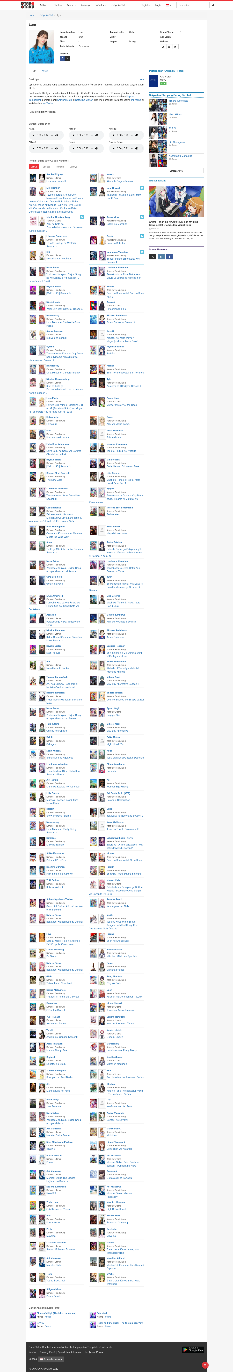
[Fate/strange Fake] (93, 305)
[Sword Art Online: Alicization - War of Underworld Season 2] (93, 841)
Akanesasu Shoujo (56, 1023)
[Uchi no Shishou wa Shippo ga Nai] (93, 696)
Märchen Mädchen (117, 1063)
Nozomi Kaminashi (56, 1186)
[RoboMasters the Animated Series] (93, 1073)
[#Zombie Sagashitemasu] (93, 177)
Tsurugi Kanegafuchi (57, 677)
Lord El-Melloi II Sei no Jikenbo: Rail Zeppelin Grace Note (63, 942)
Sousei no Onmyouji (117, 1222)
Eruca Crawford (54, 595)
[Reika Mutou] (102, 741)
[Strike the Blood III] (33, 1006)
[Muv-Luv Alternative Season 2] (93, 680)
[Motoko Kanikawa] (102, 618)
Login (158, 5)
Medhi (110, 914)
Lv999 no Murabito (117, 224)
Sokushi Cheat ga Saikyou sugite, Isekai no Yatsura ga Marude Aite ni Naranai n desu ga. (116, 552)
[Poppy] (102, 966)
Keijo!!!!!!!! (51, 1193)
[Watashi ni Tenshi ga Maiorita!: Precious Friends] (93, 664)
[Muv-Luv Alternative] (93, 727)
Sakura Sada (113, 1215)
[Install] (193, 1349)
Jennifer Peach (114, 899)
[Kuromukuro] (33, 1219)
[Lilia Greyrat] (102, 191)
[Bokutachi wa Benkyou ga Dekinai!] (33, 918)
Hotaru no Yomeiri (56, 181)
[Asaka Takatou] (102, 545)
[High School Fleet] (93, 1205)
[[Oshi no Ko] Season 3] (33, 289)
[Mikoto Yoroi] (102, 680)
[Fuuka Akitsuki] (42, 1159)
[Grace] (102, 420)
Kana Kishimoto (115, 822)
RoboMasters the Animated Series (125, 1077)
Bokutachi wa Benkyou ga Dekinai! (65, 921)
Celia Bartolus (53, 507)
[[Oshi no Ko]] (33, 649)
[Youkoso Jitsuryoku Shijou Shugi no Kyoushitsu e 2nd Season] (33, 711)
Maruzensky (52, 315)
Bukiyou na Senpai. (56, 337)
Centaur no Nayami (117, 1119)
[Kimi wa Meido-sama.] (93, 420)
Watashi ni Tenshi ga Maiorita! (62, 996)
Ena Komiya (52, 1099)
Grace (110, 417)
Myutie (110, 1242)
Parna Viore (113, 217)
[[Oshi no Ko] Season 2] (33, 463)
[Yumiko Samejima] (42, 1074)
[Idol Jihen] (93, 1131)
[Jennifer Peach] (102, 903)
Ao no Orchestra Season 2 (121, 322)
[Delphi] (42, 741)
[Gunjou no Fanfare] (33, 727)
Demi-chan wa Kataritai (119, 1148)
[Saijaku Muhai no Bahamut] (33, 1245)
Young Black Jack (55, 1280)
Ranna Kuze (113, 398)
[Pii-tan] (42, 1232)
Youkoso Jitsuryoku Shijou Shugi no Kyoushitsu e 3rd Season (63, 569)
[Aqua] (42, 545)
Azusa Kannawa (54, 331)
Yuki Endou (52, 880)
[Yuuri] (102, 580)
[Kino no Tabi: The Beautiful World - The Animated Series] (93, 1087)
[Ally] (42, 1087)
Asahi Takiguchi (54, 1043)
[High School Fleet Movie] (33, 870)
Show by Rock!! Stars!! (58, 815)
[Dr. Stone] (33, 952)
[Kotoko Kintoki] (102, 1033)
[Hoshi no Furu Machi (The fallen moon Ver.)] (93, 1324)
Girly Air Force (114, 983)
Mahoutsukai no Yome (58, 1090)
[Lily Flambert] (42, 191)
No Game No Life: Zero (119, 1106)
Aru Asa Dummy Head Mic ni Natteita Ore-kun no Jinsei (61, 685)
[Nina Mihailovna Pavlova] (42, 1145)
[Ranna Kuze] (102, 401)
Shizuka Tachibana (117, 315)
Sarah (110, 236)
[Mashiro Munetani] (42, 870)
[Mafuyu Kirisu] (102, 884)
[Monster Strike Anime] (33, 1132)
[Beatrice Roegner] (102, 649)
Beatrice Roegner (116, 645)
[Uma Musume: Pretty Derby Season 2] (33, 825)
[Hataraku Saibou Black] (93, 796)
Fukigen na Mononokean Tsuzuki (124, 996)
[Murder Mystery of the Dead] (93, 401)
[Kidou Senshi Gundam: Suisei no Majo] (33, 696)
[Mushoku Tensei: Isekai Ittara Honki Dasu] (33, 796)
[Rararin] (42, 812)
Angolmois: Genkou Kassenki (62, 1037)
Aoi (108, 779)
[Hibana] (102, 290)
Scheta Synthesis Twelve (120, 837)
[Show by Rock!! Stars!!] (33, 812)
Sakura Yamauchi (116, 1016)
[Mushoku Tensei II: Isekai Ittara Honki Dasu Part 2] (93, 476)
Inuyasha (136, 99)
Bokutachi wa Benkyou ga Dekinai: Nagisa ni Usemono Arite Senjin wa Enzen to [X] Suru (116, 890)
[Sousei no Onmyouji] (93, 1219)
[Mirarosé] (42, 841)
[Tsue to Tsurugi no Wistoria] (93, 447)
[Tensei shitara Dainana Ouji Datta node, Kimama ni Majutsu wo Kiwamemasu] (93, 492)
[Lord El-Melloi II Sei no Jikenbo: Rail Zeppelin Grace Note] (33, 937)
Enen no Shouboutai (118, 940)
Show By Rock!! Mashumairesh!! (124, 873)
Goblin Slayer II (54, 583)
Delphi (49, 737)
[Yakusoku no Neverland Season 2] (93, 812)
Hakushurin (52, 417)
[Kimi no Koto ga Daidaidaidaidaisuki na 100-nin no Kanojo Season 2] (33, 382)
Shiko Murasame (55, 853)
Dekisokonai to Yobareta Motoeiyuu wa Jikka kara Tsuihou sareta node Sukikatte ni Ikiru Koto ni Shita (55, 518)
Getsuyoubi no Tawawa (119, 1177)
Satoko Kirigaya (54, 174)
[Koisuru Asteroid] (33, 884)
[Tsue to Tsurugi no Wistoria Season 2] (33, 239)
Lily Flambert (53, 187)
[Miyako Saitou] (42, 290)
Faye (48, 933)
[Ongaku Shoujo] (93, 1033)
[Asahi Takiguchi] (42, 1047)
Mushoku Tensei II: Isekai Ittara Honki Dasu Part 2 (123, 481)
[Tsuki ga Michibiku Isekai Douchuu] (93, 754)
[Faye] (42, 937)
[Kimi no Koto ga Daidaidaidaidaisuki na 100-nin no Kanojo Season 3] (33, 220)
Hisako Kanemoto (178, 100)
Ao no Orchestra (115, 637)
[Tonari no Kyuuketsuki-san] (93, 1006)
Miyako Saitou (53, 286)
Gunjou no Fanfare (56, 730)
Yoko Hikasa (175, 114)
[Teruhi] (42, 1033)
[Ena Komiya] (42, 1103)
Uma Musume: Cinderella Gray (63, 372)
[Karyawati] (102, 1174)
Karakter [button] (100, 5)
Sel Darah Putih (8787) (118, 793)
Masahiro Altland (116, 1258)
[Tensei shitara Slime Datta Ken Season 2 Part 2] (33, 767)
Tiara (49, 1273)
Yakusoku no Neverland (59, 983)
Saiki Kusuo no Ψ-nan (58, 1209)
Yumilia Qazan (114, 949)
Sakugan (51, 744)
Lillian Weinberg (55, 949)
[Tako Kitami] (42, 727)
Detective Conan (84, 99)
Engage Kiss (113, 715)
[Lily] (102, 1103)
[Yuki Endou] (42, 884)
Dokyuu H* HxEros (56, 860)
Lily (109, 1099)
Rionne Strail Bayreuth (58, 473)
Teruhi (49, 1030)
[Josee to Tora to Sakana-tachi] (93, 825)
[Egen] (102, 993)
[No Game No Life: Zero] (93, 1103)
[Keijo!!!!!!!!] (33, 1190)
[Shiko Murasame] (42, 857)
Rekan (44, 70)
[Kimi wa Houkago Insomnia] (93, 618)
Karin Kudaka (53, 750)
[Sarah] (102, 240)
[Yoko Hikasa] (153, 119)
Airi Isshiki (52, 779)
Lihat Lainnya (176, 170)
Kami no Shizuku (116, 243)
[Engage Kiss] (93, 711)
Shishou (111, 1084)
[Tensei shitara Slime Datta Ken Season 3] (33, 492)
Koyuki (110, 331)
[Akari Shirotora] (102, 434)
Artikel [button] (43, 5)
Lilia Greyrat (113, 187)
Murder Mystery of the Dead (122, 404)
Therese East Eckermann (120, 507)
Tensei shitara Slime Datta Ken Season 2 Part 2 (63, 772)
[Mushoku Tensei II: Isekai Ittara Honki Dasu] (93, 599)
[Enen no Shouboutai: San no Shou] (93, 369)
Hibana (110, 286)
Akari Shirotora (115, 430)
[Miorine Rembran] (42, 633)
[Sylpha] (42, 350)
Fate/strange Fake (117, 308)
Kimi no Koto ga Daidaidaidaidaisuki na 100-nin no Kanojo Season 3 (56, 227)
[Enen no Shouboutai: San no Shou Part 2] (93, 289)
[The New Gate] (33, 476)
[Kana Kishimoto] (102, 825)
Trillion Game (114, 437)
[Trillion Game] (93, 434)
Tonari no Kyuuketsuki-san (121, 1010)
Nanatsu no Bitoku (56, 1063)
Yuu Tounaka (53, 1016)
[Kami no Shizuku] (93, 239)
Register (145, 5)
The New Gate (54, 479)
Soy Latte (111, 1229)
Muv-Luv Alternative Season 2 (123, 683)
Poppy (110, 962)
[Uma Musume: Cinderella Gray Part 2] (33, 319)
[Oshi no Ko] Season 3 (58, 293)
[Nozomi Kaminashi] (42, 1190)
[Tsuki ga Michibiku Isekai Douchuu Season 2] (33, 545)
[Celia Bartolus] (42, 511)
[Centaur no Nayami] (93, 1116)
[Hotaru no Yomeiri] (33, 177)
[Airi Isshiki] (42, 783)
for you (40, 1322)
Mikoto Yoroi (113, 677)
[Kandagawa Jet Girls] (93, 902)
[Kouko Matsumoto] (102, 665)
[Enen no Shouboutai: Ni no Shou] (93, 856)
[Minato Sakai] (102, 463)
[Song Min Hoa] (102, 980)
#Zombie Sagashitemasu (120, 181)
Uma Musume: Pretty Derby (122, 1050)
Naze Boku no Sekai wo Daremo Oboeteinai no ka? (63, 452)
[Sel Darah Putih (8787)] (102, 796)
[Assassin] (102, 305)
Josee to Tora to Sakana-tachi (123, 829)
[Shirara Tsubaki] (102, 696)
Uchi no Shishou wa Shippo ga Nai (125, 699)
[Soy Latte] (102, 1232)
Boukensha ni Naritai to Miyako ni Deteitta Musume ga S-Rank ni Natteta (116, 587)
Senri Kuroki (113, 526)
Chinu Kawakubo (116, 764)
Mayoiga (51, 1236)
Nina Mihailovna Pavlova (59, 1142)
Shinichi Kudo (64, 99)
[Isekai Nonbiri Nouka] (33, 664)
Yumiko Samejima (56, 1070)
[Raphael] (42, 1060)
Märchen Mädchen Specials (122, 956)
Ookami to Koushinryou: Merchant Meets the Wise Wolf (64, 535)
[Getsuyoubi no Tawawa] (93, 1173)
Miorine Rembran (55, 630)
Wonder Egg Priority (117, 786)
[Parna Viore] (102, 220)
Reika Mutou (113, 737)
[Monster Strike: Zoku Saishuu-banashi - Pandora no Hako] (93, 1158)
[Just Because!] (33, 1103)
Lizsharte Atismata (56, 1242)
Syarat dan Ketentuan (70, 1352)
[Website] (163, 46)
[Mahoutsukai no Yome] (33, 1087)
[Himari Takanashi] (102, 1145)
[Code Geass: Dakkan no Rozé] (93, 463)
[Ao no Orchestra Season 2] (93, 319)
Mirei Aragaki (53, 302)
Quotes (58, 5)
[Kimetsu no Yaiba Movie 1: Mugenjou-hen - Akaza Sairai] (93, 334)
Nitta (48, 430)
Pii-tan (49, 1229)
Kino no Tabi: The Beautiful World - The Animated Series (125, 1092)
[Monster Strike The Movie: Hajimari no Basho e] (33, 1174)
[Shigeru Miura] (42, 1293)
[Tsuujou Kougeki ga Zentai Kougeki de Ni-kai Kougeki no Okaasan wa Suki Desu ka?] (93, 918)
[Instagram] (175, 46)
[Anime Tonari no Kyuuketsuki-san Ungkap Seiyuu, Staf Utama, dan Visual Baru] (176, 201)
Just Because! (54, 1106)
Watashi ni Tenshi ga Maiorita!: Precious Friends (123, 669)
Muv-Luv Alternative (117, 730)
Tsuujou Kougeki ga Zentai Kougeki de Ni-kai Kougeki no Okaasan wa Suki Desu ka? (113, 925)
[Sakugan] (33, 740)
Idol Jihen (112, 1135)
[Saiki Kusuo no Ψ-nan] (33, 1205)
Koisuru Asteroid (55, 887)
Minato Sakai (113, 459)
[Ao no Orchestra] (93, 633)
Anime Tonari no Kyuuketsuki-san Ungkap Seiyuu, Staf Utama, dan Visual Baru (173, 223)
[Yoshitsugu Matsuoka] (153, 160)
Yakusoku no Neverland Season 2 (125, 815)
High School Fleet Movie (59, 873)
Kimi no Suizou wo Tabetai (121, 1023)
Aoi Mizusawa (53, 1128)
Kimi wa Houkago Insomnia (121, 621)
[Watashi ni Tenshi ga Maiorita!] (33, 993)
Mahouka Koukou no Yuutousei (63, 786)
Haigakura (51, 424)
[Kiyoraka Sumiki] (102, 350)
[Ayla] (102, 382)
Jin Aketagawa (177, 142)
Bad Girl (111, 353)
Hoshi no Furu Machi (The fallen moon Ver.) (120, 1322)
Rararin (50, 808)
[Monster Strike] (33, 1261)
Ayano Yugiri (113, 708)
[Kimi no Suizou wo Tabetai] (93, 1020)
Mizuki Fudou (114, 1128)
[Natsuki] (102, 178)
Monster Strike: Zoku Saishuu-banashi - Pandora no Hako (123, 1163)
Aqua (49, 542)
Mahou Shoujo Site (56, 1050)
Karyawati (112, 1170)
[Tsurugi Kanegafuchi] (42, 680)
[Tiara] (42, 1277)
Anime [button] (70, 5)
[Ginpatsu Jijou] (42, 580)
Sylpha (50, 346)
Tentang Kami (47, 1352)
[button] (169, 5)
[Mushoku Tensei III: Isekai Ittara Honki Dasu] (93, 191)
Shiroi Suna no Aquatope (59, 757)
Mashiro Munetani (55, 866)
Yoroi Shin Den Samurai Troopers (64, 308)
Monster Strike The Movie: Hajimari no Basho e (60, 1179)
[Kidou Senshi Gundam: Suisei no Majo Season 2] (33, 633)
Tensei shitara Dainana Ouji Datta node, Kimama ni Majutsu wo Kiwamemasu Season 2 (56, 357)
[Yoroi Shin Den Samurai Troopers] (33, 305)
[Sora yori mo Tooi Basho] (33, 1073)
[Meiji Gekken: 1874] (93, 530)
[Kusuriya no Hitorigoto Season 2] (93, 382)
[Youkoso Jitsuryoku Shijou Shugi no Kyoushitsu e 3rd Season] (33, 564)
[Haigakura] (33, 420)
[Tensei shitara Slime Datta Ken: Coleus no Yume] (93, 564)
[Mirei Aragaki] (42, 305)
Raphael (50, 1057)
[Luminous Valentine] (102, 255)
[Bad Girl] (93, 350)
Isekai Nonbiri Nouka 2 (58, 258)
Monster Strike (54, 1265)
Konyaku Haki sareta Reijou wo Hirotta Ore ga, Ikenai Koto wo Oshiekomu (54, 606)
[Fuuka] (33, 1158)
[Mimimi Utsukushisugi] (42, 220)
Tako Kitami (52, 723)
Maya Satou (52, 267)
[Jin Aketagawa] (153, 146)
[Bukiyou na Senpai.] (33, 334)
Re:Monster (113, 514)
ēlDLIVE (50, 1148)
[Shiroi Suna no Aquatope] (33, 754)
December (51, 1003)
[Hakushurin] (42, 420)
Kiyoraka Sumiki (115, 346)
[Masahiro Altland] (102, 1261)
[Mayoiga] (33, 1232)
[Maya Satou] (42, 271)
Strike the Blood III (56, 1010)
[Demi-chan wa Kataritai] (93, 1145)
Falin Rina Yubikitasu (57, 443)
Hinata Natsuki (114, 1003)
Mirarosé (51, 837)
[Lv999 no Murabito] (93, 220)
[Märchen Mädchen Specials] (93, 952)
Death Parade (53, 1296)
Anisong (85, 5)
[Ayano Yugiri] (102, 711)
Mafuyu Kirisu (114, 880)
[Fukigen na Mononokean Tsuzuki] (93, 993)
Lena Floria (52, 398)
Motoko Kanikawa (116, 614)
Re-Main (111, 771)
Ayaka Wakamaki (115, 1112)
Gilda (109, 808)
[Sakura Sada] (102, 1219)
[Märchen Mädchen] (93, 1060)
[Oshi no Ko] (53, 652)
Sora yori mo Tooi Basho (59, 1077)
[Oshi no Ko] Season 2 (58, 466)
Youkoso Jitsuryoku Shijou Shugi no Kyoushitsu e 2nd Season (63, 716)
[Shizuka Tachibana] (102, 319)
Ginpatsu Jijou (54, 576)
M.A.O (172, 128)
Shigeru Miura (53, 1289)
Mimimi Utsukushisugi (58, 217)
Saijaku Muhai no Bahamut (60, 1249)
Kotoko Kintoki (114, 1030)
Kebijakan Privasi (94, 1352)
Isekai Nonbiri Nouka (57, 668)
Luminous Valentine (117, 251)
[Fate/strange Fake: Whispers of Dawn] (33, 618)
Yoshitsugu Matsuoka (180, 155)
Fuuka (49, 1162)
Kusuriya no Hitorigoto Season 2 (124, 386)
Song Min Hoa (114, 976)
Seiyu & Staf (118, 5)
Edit (142, 79)
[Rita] (42, 1219)
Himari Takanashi (116, 1142)
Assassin (111, 302)
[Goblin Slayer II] (33, 580)
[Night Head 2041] (93, 740)
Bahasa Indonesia (52, 1359)
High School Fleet (116, 1209)
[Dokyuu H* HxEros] (33, 856)
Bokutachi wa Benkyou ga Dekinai (64, 969)
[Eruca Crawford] (42, 599)
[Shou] (102, 1074)
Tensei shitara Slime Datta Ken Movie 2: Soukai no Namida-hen (124, 276)
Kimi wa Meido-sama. (118, 424)
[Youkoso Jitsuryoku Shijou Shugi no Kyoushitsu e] (33, 1116)
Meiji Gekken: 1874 (117, 533)
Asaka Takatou (114, 542)
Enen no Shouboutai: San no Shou (125, 372)
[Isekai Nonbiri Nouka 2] (33, 255)
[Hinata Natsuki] (102, 1006)
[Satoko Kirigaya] (42, 178)
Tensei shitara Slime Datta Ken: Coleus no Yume (124, 569)
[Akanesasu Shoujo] (33, 1020)
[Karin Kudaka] (42, 754)
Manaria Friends (115, 969)
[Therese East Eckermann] (102, 511)
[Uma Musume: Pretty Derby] (93, 1047)
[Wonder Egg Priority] (93, 783)
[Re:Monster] (93, 511)
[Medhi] (102, 918)
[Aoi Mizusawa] (42, 1132)
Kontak (32, 1352)
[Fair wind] (93, 1315)
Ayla (109, 379)
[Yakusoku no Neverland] (33, 979)
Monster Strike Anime (58, 1135)
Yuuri (109, 576)
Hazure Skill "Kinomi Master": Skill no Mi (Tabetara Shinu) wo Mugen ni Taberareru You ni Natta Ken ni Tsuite (56, 408)
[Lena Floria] (42, 401)
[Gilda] (102, 812)
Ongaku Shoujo (115, 1037)
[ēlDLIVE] (33, 1145)
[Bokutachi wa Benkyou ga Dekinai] (33, 966)
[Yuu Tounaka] (42, 1020)
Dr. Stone (51, 956)
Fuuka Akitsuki (54, 1155)
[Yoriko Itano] (42, 1205)
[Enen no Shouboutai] (93, 937)
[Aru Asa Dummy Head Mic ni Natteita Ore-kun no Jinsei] (33, 680)
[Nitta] (42, 434)
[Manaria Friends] (93, 966)
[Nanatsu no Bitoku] (33, 1060)
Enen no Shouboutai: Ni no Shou (124, 860)
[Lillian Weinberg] (42, 953)
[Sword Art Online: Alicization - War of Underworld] (33, 902)
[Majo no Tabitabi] (33, 841)
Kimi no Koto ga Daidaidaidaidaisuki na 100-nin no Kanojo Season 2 (56, 389)
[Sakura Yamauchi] (102, 1020)
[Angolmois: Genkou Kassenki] (33, 1033)
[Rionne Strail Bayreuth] (42, 476)
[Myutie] (102, 1246)
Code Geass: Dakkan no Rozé (123, 466)
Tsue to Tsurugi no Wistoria (121, 450)
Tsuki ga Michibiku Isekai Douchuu (125, 757)
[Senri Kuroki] (102, 530)
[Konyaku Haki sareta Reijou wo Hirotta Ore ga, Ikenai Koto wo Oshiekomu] (33, 599)
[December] (42, 1006)
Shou (109, 1070)
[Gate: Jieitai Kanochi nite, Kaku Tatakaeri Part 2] (93, 1245)
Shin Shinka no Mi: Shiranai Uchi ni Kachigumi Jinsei (124, 654)
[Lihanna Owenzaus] (42, 239)
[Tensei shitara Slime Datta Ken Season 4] (93, 255)
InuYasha (48, 103)
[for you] (33, 1324)
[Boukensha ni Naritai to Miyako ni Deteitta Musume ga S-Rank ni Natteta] (93, 580)
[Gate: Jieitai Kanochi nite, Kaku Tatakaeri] (93, 1277)
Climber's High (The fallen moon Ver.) (56, 1313)
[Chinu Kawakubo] (102, 767)
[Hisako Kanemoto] (153, 105)
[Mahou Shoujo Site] (33, 1047)
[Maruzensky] (42, 319)
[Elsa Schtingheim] (42, 530)
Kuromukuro (53, 1222)
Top (34, 70)
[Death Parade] (33, 1293)
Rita (48, 1215)
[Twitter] (169, 46)
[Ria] (42, 255)
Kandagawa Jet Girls (118, 906)
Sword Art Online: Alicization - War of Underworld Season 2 (125, 846)
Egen (109, 989)
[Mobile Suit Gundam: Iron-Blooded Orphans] (93, 1261)
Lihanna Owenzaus (56, 236)
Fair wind (102, 1313)
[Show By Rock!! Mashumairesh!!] (93, 870)
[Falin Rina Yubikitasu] (42, 447)
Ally (48, 1084)
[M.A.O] (153, 132)
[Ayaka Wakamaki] (102, 1116)
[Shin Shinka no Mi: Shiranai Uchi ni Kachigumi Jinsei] (93, 649)
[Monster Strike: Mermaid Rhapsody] (93, 1189)
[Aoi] (102, 783)
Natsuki (110, 174)
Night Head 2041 (116, 744)
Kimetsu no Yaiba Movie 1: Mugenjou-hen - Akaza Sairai (122, 339)
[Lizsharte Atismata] (42, 1246)
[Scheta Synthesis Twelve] (102, 841)
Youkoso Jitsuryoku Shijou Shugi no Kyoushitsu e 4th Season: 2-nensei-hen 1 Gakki (55, 278)
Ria (48, 251)
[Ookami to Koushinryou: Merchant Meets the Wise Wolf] (33, 530)
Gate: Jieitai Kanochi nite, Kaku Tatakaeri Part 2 (123, 1251)
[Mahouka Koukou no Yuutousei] (33, 783)
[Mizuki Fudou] (102, 1132)
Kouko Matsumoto (116, 661)
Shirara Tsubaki (115, 692)
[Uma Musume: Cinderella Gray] (33, 369)
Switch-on (155, 228)
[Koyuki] (102, 334)
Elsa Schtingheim (55, 526)
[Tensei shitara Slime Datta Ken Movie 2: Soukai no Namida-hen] (93, 271)
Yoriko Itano (52, 1202)
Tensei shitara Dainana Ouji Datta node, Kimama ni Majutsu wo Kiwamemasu (116, 499)
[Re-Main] (93, 767)
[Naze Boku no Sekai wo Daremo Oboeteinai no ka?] (33, 447)
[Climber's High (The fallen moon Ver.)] (33, 1315)
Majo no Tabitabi (55, 844)
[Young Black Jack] (33, 1277)
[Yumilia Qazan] (102, 953)
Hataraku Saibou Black (119, 800)
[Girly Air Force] (93, 979)
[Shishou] (102, 1087)
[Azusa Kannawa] (42, 334)
